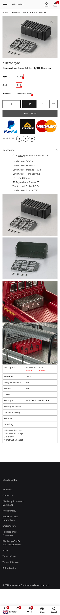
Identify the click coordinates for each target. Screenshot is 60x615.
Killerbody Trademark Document (13, 503)
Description (8, 149)
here (20, 155)
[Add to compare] (43, 104)
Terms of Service (10, 562)
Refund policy (9, 568)
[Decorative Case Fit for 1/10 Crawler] (30, 37)
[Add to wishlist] (54, 104)
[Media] (51, 22)
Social (5, 550)
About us (7, 489)
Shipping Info (9, 525)
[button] (5, 36)
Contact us (7, 495)
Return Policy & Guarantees (10, 518)
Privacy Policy (9, 510)
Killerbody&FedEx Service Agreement (12, 543)
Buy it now (30, 113)
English (12, 611)
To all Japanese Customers (10, 533)
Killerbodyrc (18, 4)
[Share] (19, 139)
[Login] (46, 4)
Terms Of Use (9, 556)
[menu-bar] (6, 4)
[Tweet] (25, 139)
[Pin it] (32, 139)
